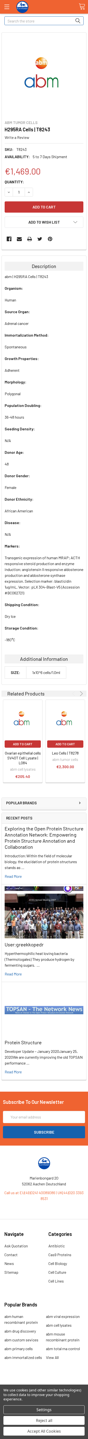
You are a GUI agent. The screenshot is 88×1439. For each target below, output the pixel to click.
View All (52, 1357)
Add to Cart (23, 744)
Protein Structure (23, 1042)
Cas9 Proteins (59, 1254)
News (9, 1263)
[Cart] (82, 6)
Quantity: (14, 181)
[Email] (19, 239)
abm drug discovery (20, 1331)
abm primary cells (18, 1348)
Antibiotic (56, 1245)
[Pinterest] (50, 239)
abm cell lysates (59, 1325)
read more (13, 876)
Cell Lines (56, 1281)
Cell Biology (57, 1263)
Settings (44, 1409)
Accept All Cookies (44, 1431)
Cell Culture (57, 1272)
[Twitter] (39, 239)
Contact (11, 1254)
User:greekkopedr (24, 944)
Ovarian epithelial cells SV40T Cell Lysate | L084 (23, 758)
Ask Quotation (16, 1245)
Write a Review (17, 137)
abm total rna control (63, 1348)
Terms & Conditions (44, 1383)
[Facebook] (9, 239)
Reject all (44, 1420)
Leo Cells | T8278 (65, 753)
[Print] (29, 239)
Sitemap (11, 1272)
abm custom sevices (21, 1339)
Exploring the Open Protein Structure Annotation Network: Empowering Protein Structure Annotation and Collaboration (44, 838)
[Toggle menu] (6, 6)
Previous (74, 694)
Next (80, 694)
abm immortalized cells (23, 1357)
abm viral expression (63, 1316)
